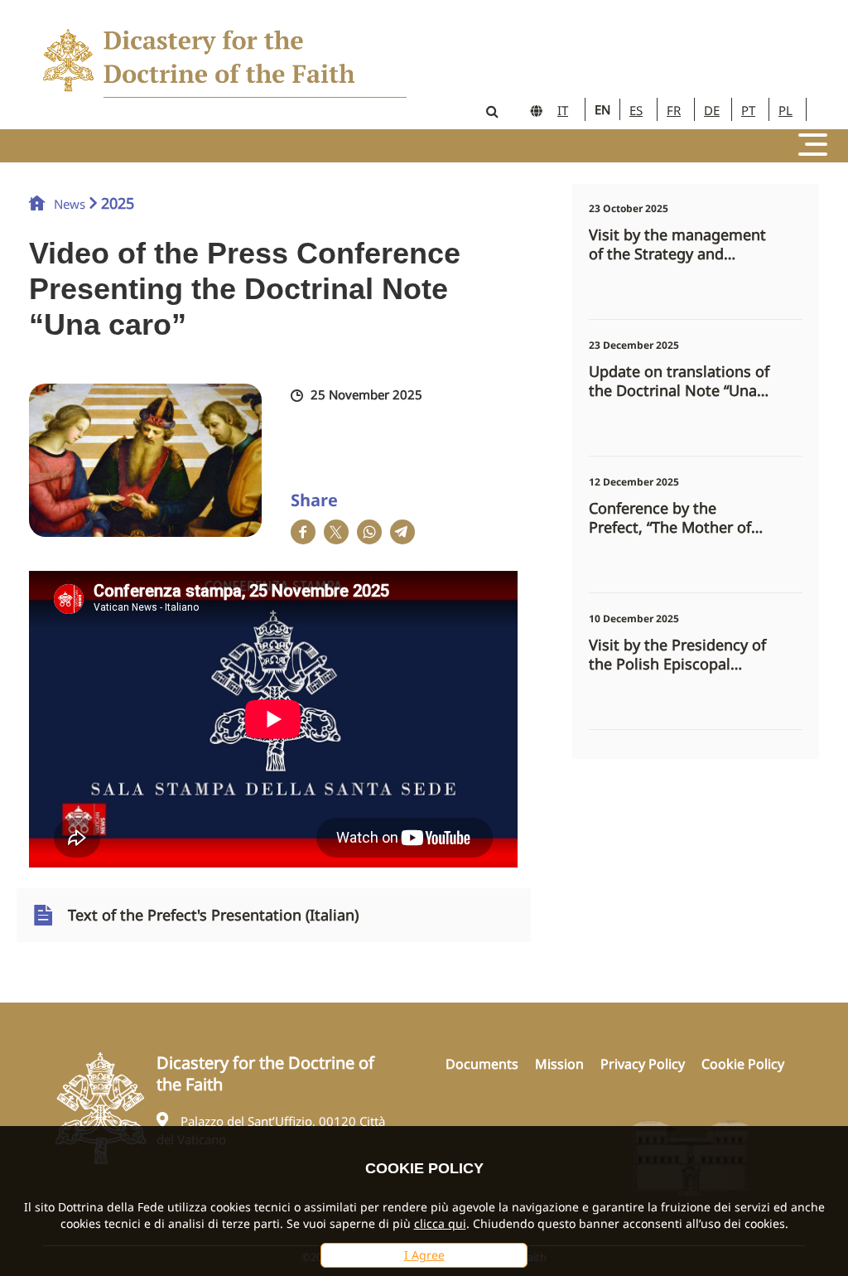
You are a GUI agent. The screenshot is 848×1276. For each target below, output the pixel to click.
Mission (559, 1064)
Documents (482, 1064)
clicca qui (440, 1223)
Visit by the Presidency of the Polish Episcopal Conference (677, 655)
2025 (117, 203)
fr (674, 110)
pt (748, 110)
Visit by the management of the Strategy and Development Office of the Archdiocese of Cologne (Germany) (677, 244)
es (636, 110)
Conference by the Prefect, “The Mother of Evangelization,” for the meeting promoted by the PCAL (679, 518)
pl (785, 110)
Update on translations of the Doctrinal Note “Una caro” (679, 381)
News (69, 204)
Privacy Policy (642, 1064)
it (562, 110)
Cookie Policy (742, 1064)
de (712, 110)
